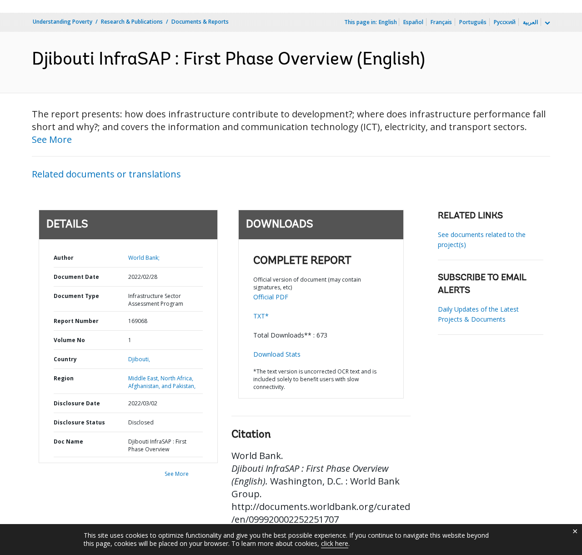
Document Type (76, 296)
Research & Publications (132, 21)
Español (413, 22)
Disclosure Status (79, 422)
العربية (530, 22)
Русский (505, 22)
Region (64, 378)
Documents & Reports (200, 21)
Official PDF (270, 297)
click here (334, 543)
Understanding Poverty (62, 21)
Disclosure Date (77, 403)
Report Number (76, 321)
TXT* (261, 316)
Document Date (76, 277)
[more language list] (546, 23)
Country (65, 359)
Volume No (69, 340)
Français (441, 22)
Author (64, 258)
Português (473, 22)
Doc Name (68, 441)
